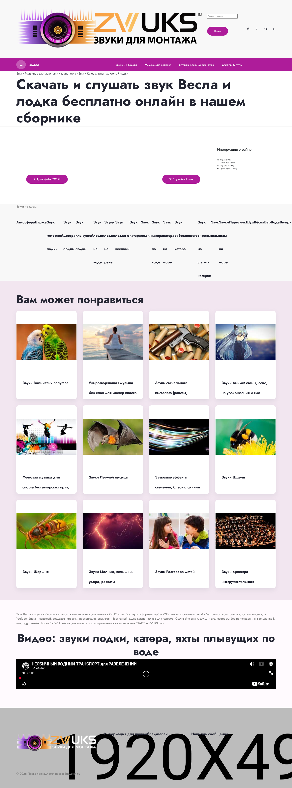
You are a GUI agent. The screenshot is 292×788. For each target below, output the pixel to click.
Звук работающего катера (186, 235)
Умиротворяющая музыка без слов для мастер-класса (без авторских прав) (113, 393)
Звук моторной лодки (55, 235)
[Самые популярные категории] (248, 29)
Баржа (41, 222)
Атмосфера (25, 222)
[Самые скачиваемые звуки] (257, 29)
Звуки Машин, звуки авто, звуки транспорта (46, 73)
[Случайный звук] (274, 29)
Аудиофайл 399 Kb (48, 179)
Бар (267, 222)
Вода (275, 222)
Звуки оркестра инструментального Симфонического (237, 581)
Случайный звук (182, 179)
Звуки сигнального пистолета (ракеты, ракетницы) (171, 393)
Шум (250, 222)
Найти (217, 31)
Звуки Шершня (35, 571)
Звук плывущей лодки (84, 235)
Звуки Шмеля (233, 477)
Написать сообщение (209, 734)
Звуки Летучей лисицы (108, 477)
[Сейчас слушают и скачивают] (265, 29)
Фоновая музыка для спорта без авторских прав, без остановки (45, 487)
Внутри (286, 222)
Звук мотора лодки (69, 235)
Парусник (237, 222)
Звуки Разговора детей (175, 571)
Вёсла (259, 222)
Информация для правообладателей (136, 734)
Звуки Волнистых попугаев (45, 382)
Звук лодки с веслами (122, 235)
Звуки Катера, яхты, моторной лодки (103, 73)
